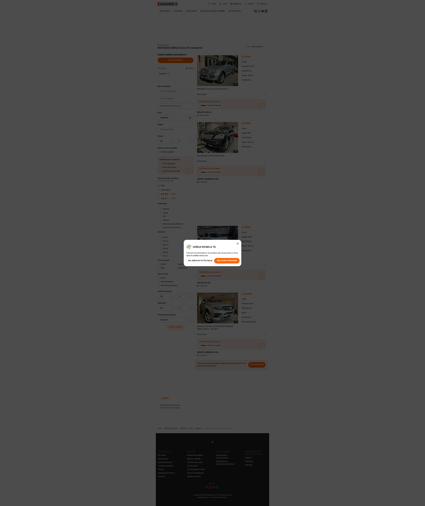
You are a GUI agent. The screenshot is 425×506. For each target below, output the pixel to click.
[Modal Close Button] (237, 243)
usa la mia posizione (227, 261)
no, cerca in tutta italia (200, 261)
